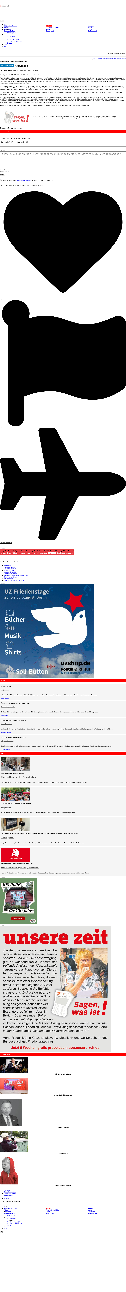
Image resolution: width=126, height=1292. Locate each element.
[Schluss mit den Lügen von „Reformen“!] (15, 861)
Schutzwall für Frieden (10, 573)
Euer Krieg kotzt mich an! (63, 1185)
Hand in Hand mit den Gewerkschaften (19, 777)
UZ (5, 24)
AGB (5, 1197)
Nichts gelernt (7, 837)
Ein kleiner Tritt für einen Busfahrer (14, 580)
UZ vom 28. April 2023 (24, 70)
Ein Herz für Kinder (63, 1127)
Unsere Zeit (110, 53)
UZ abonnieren (11, 36)
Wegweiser (6, 807)
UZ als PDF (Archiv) (13, 39)
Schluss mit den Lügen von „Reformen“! (20, 867)
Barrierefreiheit (8, 1195)
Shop (5, 44)
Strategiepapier (11, 33)
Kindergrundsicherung (16, 128)
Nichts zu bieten (63, 1153)
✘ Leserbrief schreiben (7, 131)
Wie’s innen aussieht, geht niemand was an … (17, 575)
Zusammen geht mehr (10, 568)
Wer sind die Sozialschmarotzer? (63, 1095)
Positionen (116, 53)
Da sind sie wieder (9, 570)
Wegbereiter (7, 565)
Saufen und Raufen (9, 567)
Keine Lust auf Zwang (10, 577)
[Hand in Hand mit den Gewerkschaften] (15, 770)
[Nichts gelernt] (15, 831)
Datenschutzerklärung (24, 180)
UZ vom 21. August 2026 (14, 41)
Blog (5, 26)
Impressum (7, 1190)
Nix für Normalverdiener (63, 1074)
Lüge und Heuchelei (10, 572)
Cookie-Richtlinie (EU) (10, 1193)
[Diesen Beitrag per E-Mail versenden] (101, 58)
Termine (6, 27)
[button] (0, 1203)
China (9, 31)
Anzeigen (6, 1198)
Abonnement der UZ (52, 118)
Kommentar (35, 70)
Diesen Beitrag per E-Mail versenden (118, 58)
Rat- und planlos (8, 578)
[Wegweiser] (15, 801)
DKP (5, 46)
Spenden (9, 43)
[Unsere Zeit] (23, 19)
